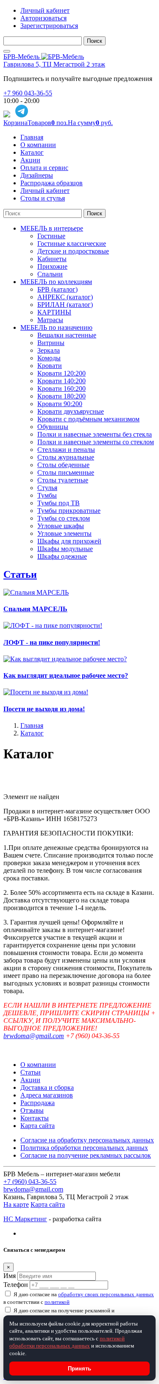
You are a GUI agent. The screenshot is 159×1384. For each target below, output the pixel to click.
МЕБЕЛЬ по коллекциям (56, 281)
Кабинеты (52, 258)
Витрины (50, 342)
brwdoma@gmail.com (33, 1035)
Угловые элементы (64, 533)
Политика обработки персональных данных (84, 1147)
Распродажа (37, 1102)
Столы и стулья (42, 198)
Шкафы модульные (65, 548)
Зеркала (48, 350)
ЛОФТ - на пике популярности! (51, 642)
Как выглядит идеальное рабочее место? (65, 675)
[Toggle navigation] (6, 51)
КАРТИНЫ (54, 312)
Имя (9, 1275)
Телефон (15, 1284)
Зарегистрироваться (49, 25)
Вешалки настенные (66, 335)
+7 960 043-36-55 (27, 93)
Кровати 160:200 (61, 388)
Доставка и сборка (47, 1087)
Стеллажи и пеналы (66, 449)
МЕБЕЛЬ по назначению (56, 327)
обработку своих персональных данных (106, 1294)
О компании (38, 144)
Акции (30, 160)
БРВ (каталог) (57, 289)
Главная (31, 137)
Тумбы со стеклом (63, 518)
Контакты (34, 1118)
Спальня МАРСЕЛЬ (35, 609)
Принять (79, 1368)
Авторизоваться (43, 18)
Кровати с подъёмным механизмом (88, 419)
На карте (16, 1204)
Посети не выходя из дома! (44, 709)
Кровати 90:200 (59, 403)
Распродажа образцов (51, 183)
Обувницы (52, 426)
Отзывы (32, 1110)
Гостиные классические (71, 243)
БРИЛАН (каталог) (65, 304)
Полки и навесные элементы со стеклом (95, 442)
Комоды (49, 358)
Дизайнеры (36, 175)
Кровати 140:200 (61, 380)
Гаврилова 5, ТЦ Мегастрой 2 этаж (54, 64)
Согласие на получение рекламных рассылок (85, 1155)
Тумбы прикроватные (68, 510)
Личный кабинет (45, 10)
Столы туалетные (62, 480)
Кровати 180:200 (61, 396)
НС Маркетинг (25, 1218)
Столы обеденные (63, 464)
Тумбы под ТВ (58, 503)
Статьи (20, 574)
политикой (57, 1302)
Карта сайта (37, 1125)
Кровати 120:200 (61, 373)
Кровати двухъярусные (70, 411)
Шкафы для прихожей (69, 541)
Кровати (49, 365)
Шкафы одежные (62, 556)
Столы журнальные (65, 457)
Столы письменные (65, 472)
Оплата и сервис (44, 167)
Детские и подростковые (73, 251)
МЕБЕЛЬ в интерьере (51, 228)
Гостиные (51, 235)
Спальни (50, 274)
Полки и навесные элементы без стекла (94, 434)
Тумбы (47, 495)
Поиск (94, 41)
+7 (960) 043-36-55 (29, 1181)
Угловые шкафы (60, 525)
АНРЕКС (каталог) (65, 297)
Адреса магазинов (46, 1095)
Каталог (32, 152)
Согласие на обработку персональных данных (87, 1140)
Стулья (47, 487)
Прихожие (52, 266)
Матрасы (50, 319)
